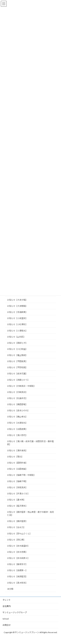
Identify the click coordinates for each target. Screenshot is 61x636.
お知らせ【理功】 (15, 456)
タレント (7, 600)
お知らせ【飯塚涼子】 (17, 564)
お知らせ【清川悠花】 (17, 435)
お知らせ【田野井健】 (17, 463)
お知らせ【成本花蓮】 (17, 373)
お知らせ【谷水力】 (16, 527)
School (6, 618)
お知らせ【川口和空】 (17, 349)
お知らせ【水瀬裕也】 (17, 423)
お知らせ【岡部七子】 (17, 342)
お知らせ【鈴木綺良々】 (18, 558)
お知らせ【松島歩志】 (17, 398)
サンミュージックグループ (15, 612)
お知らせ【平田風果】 (17, 361)
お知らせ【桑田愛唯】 (17, 404)
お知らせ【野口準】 (16, 539)
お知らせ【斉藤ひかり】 (18, 379)
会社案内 (7, 606)
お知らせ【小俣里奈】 (17, 318)
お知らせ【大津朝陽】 (17, 306)
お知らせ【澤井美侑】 (17, 450)
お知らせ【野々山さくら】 (19, 533)
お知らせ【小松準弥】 (17, 324)
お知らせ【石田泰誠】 (17, 469)
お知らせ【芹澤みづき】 (18, 493)
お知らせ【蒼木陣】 (16, 499)
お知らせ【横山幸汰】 (17, 416)
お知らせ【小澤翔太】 (17, 330)
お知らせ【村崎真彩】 (17, 392)
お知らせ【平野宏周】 (17, 367)
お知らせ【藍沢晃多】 (17, 506)
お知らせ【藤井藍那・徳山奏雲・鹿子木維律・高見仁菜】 (30, 513)
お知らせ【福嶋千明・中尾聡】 (21, 475)
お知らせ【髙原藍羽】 (17, 576)
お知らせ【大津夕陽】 (17, 300)
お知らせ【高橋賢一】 (17, 570)
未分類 (10, 588)
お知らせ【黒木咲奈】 (17, 582)
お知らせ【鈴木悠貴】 (17, 552)
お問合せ (7, 625)
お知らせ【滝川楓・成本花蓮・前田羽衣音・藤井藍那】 (30, 443)
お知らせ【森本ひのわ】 (18, 410)
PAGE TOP (56, 613)
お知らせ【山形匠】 (16, 336)
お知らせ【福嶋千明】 (17, 481)
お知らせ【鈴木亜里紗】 (18, 545)
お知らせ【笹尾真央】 (17, 487)
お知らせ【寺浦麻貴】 (17, 312)
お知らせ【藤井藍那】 (17, 521)
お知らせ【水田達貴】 (17, 429)
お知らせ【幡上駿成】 (17, 355)
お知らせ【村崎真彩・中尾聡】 (21, 386)
